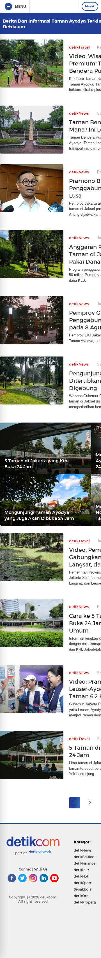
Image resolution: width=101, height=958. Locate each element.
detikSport (82, 883)
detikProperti (85, 902)
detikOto (81, 896)
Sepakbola (82, 889)
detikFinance (84, 863)
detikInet (81, 870)
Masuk (90, 6)
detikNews (83, 850)
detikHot (81, 876)
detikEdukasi (84, 857)
